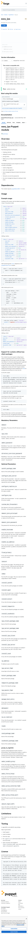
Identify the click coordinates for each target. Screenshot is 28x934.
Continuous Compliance (5, 903)
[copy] (24, 105)
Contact (19, 909)
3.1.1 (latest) (4, 60)
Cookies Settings (14, 928)
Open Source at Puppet (5, 913)
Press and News (21, 907)
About (19, 901)
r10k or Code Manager (8, 99)
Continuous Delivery (5, 901)
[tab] (3, 122)
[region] (14, 925)
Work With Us (20, 906)
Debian (18, 83)
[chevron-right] (26, 123)
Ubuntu (22, 83)
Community (20, 903)
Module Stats (4, 44)
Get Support (3, 908)
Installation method (6, 96)
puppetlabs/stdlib (16, 188)
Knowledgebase (4, 910)
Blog (19, 904)
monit (12, 263)
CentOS (7, 83)
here (24, 368)
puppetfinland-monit (6, 265)
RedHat (11, 83)
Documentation (4, 911)
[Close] (26, 918)
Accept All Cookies (14, 931)
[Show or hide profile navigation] (23, 2)
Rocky (15, 83)
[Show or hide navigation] (26, 3)
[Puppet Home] (9, 897)
